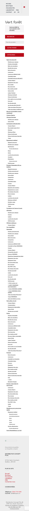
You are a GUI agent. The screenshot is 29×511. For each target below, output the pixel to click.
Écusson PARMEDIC (12, 254)
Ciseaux (10, 183)
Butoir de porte (11, 70)
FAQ (17, 10)
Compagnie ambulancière (13, 123)
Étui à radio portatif (12, 88)
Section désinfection (13, 426)
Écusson (10, 363)
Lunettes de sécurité (13, 198)
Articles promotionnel (13, 171)
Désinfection (11, 146)
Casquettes (11, 177)
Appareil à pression (12, 142)
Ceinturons (10, 72)
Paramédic (9, 229)
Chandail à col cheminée (13, 359)
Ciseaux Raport (11, 125)
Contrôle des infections (14, 416)
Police (8, 313)
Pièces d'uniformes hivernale (15, 136)
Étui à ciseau (11, 396)
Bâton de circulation (13, 66)
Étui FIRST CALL (12, 266)
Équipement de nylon (13, 82)
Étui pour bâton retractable (14, 336)
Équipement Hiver (12, 260)
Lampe (9, 272)
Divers (9, 150)
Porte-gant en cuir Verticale (14, 346)
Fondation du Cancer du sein (14, 208)
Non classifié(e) (11, 227)
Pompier (9, 352)
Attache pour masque (13, 62)
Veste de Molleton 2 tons (14, 298)
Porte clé (10, 101)
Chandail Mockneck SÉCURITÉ (15, 78)
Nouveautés (10, 8)
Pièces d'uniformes (12, 97)
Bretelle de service (12, 68)
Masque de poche (13, 161)
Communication (11, 305)
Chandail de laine (12, 76)
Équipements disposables (14, 307)
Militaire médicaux (11, 223)
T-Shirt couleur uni (12, 283)
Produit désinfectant (13, 148)
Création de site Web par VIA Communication (16, 507)
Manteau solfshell (12, 200)
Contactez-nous (10, 482)
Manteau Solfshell (12, 95)
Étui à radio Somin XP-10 (13, 128)
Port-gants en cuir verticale (14, 99)
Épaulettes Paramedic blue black (15, 256)
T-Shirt (10, 379)
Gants (9, 152)
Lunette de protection (13, 155)
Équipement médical (12, 140)
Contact (9, 12)
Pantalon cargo (11, 202)
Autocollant (11, 175)
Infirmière (9, 210)
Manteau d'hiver (12, 132)
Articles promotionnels (13, 231)
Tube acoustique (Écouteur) (14, 107)
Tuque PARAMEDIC (12, 296)
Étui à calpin (11, 84)
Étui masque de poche (13, 191)
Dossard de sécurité (13, 252)
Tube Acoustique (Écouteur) (14, 350)
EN (15, 12)
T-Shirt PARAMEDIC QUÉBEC (15, 288)
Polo (9, 377)
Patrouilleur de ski (11, 301)
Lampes (9, 196)
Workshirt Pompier (12, 381)
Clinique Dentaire (11, 117)
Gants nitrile (11, 90)
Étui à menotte (11, 86)
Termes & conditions (11, 505)
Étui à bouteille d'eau (13, 262)
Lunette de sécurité (13, 218)
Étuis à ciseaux (11, 193)
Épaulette (10, 365)
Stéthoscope (11, 163)
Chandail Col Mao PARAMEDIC (15, 246)
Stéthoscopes (11, 220)
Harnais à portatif (12, 270)
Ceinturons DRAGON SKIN (14, 74)
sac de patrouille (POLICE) (14, 105)
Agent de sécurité (11, 59)
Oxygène (10, 157)
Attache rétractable (12, 64)
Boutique (9, 6)
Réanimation (11, 159)
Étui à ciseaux (11, 264)
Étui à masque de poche (13, 398)
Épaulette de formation (13, 187)
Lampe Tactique (11, 93)
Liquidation (10, 10)
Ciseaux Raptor (11, 80)
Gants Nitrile (11, 121)
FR (18, 12)
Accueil (8, 3)
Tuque (9, 138)
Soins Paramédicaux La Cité (14, 430)
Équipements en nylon (13, 189)
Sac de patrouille (12, 103)
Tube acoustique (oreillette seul (15, 109)
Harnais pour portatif (13, 311)
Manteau (10, 130)
